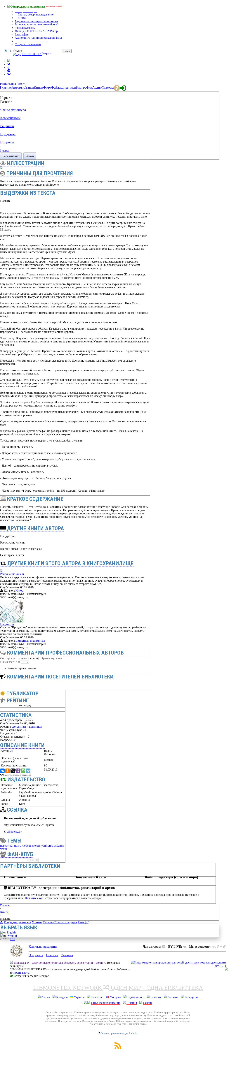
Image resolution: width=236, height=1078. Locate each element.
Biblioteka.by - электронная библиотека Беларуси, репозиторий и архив (58, 962)
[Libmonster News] (224, 946)
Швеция (131, 1002)
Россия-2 (172, 997)
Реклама (67, 955)
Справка (48, 922)
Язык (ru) (83, 922)
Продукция (7, 624)
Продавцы (7, 134)
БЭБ (12, 939)
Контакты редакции (43, 946)
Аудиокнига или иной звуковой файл (38, 37)
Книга (21, 17)
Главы (4, 150)
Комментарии (10, 118)
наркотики (6, 845)
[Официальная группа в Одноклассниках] (8, 67)
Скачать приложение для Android (118, 1033)
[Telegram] (28, 771)
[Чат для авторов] (164, 946)
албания (59, 845)
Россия (45, 997)
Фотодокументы (25, 27)
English (11, 932)
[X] (13, 771)
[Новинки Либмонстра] (218, 946)
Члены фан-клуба (13, 110)
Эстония (155, 997)
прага (17, 845)
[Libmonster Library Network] (226, 969)
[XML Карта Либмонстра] (118, 1048)
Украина (79, 997)
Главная (5, 905)
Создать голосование (28, 44)
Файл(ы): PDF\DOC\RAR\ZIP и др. (36, 31)
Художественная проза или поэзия (36, 21)
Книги (4, 912)
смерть (36, 845)
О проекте (36, 955)
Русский (11, 935)
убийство (47, 845)
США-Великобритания (105, 1002)
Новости (52, 955)
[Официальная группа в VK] (9, 74)
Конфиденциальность (17, 922)
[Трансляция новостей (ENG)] (8, 64)
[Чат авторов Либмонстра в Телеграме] (8, 70)
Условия (37, 922)
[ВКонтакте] (2, 771)
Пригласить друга (65, 922)
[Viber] (18, 771)
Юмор (19, 590)
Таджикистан (135, 997)
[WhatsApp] (23, 771)
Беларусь (61, 997)
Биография (21, 34)
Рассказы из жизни (12, 574)
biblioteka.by (14, 831)
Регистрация (8, 83)
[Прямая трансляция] (185, 946)
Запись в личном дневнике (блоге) (36, 24)
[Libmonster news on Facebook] (221, 946)
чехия (3, 848)
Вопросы (7, 142)
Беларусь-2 (191, 997)
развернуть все (52, 658)
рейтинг (29, 720)
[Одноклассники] (7, 771)
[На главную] (16, 956)
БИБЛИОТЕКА (32, 54)
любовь (26, 845)
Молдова (115, 997)
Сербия (147, 1002)
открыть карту (20, 972)
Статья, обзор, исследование (35, 14)
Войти (22, 83)
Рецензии (7, 126)
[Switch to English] (8, 60)
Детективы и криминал (30, 640)
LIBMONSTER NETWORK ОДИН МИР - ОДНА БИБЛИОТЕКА (118, 987)
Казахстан (97, 997)
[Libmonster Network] (178, 965)
